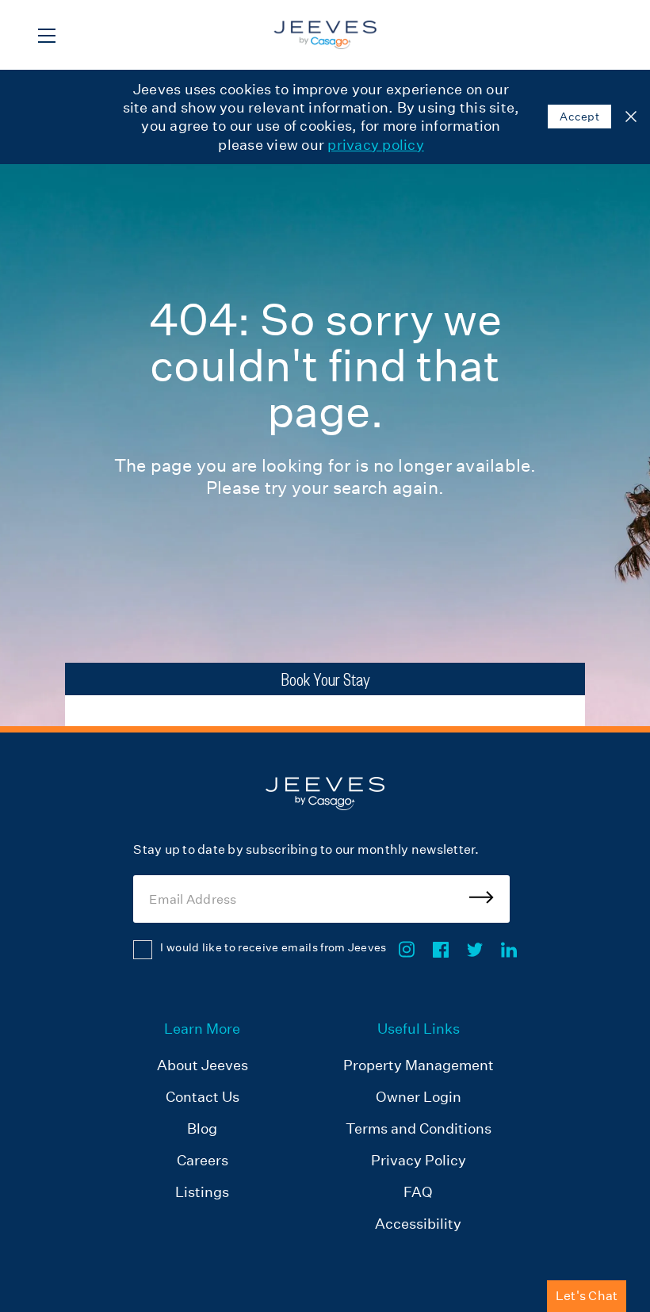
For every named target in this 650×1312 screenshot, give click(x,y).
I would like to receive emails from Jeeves (273, 947)
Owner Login (418, 1096)
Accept (579, 116)
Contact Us (202, 1096)
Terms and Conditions (418, 1128)
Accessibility (418, 1223)
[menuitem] (202, 1128)
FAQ (418, 1192)
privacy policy (375, 144)
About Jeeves (202, 1065)
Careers (202, 1160)
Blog (202, 1128)
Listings (202, 1192)
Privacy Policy (418, 1160)
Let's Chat (587, 1295)
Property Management (418, 1065)
